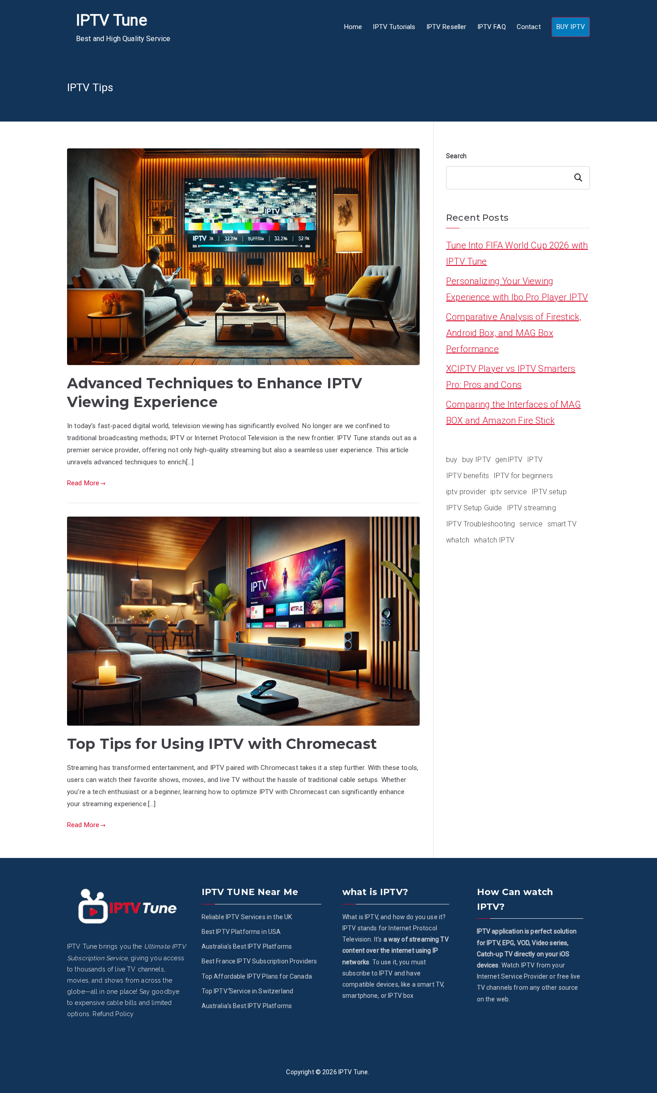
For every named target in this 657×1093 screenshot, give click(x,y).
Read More (83, 483)
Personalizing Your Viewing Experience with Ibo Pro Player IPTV (517, 289)
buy (451, 459)
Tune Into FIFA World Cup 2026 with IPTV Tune (517, 253)
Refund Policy (113, 1013)
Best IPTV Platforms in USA (241, 931)
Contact (529, 27)
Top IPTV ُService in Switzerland (248, 991)
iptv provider (466, 492)
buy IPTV (476, 459)
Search (456, 156)
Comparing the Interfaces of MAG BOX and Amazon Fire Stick (513, 412)
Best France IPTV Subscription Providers (259, 961)
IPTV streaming (531, 508)
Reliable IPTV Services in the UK (247, 917)
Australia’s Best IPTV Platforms (247, 946)
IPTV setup (549, 492)
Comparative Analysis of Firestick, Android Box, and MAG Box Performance (513, 332)
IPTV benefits (467, 475)
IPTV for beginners (523, 475)
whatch (457, 540)
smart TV (562, 524)
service (531, 524)
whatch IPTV (494, 540)
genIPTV (508, 459)
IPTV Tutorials (394, 27)
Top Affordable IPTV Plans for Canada (257, 976)
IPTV (535, 459)
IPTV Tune (111, 20)
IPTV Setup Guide (474, 508)
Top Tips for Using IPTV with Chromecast (222, 743)
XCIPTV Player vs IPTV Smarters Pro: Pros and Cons (511, 376)
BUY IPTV (570, 27)
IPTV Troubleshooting (480, 524)
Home (353, 27)
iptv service (508, 492)
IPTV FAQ (491, 27)
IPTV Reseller (446, 27)
